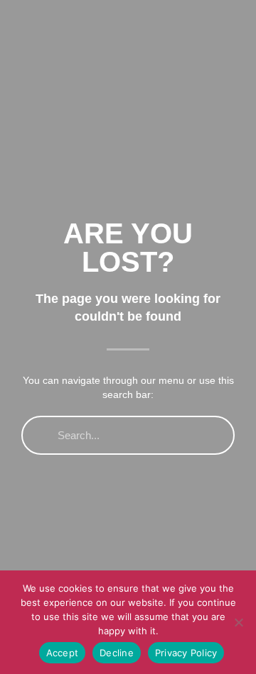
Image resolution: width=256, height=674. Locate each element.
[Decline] (238, 622)
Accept (62, 652)
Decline (117, 652)
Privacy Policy (186, 652)
